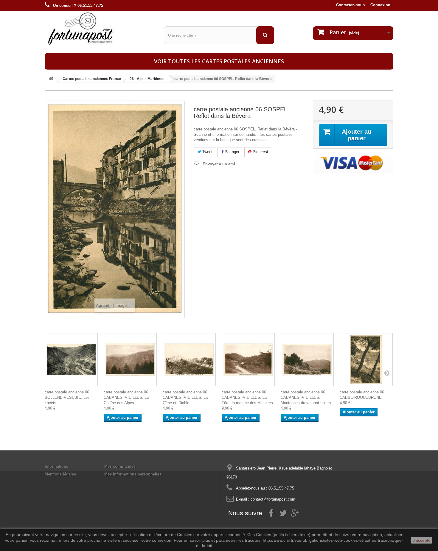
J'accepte (422, 540)
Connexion (380, 5)
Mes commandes (120, 466)
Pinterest (259, 152)
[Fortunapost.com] (100, 28)
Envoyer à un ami (219, 164)
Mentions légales (60, 474)
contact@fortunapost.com (273, 499)
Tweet (206, 152)
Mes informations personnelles (132, 474)
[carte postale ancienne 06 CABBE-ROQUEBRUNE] (366, 359)
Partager (231, 152)
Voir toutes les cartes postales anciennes (219, 61)
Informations (56, 466)
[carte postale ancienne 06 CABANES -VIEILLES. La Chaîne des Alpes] (130, 359)
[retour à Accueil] (51, 79)
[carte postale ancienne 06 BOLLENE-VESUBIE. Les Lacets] (71, 359)
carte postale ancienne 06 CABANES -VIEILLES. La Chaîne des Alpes (126, 397)
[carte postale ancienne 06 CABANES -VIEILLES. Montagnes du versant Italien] (307, 359)
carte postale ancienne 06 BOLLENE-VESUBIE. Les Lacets (67, 397)
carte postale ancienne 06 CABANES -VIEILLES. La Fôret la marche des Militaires (247, 397)
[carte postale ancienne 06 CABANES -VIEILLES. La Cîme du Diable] (189, 359)
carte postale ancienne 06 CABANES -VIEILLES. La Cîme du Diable (185, 397)
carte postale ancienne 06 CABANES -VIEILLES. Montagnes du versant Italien (306, 397)
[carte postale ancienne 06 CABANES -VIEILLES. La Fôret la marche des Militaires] (248, 359)
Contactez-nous (350, 5)
